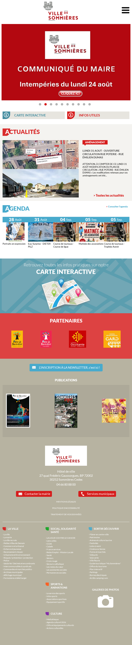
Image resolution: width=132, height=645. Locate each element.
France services (53, 549)
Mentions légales (66, 501)
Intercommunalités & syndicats (17, 566)
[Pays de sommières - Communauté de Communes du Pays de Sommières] (17, 346)
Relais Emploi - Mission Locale (60, 552)
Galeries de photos (105, 589)
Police (6, 560)
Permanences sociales (56, 572)
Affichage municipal (12, 575)
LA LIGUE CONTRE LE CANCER (61, 538)
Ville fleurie (95, 560)
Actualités (22, 131)
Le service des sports (56, 593)
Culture (56, 613)
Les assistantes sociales (57, 569)
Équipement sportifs (56, 602)
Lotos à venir (95, 546)
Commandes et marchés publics (18, 569)
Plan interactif (96, 569)
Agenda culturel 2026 (56, 622)
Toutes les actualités (110, 195)
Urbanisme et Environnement (17, 555)
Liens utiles (51, 541)
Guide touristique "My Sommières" (105, 563)
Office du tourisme (98, 566)
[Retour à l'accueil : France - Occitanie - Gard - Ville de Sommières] (61, 10)
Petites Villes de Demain (14, 543)
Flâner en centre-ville (99, 534)
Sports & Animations (59, 586)
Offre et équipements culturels (60, 625)
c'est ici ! (69, 367)
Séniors (50, 558)
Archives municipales (13, 572)
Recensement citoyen (13, 552)
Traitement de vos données (66, 514)
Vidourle (94, 555)
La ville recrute (10, 540)
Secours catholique (55, 564)
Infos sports (52, 596)
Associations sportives (57, 599)
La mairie (8, 537)
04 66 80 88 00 (66, 484)
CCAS (49, 543)
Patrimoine (95, 537)
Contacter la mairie (37, 494)
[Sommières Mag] (66, 427)
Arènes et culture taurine (101, 540)
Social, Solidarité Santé (63, 530)
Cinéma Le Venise (97, 549)
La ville (13, 528)
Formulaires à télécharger (15, 578)
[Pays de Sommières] (18, 426)
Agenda (17, 208)
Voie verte (94, 557)
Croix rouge (52, 561)
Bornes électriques (98, 575)
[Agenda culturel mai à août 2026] (114, 421)
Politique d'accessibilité (66, 508)
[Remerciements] (66, 99)
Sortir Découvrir (106, 528)
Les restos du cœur (55, 567)
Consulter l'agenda (118, 206)
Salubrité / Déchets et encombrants (19, 563)
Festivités (94, 543)
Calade (50, 546)
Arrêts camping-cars (99, 578)
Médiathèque (53, 619)
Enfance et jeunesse (12, 549)
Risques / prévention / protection (18, 557)
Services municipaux (100, 494)
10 (89, 104)
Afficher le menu (125, 10)
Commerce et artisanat (14, 546)
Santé (49, 555)
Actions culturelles (55, 628)
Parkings (93, 572)
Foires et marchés (98, 552)
